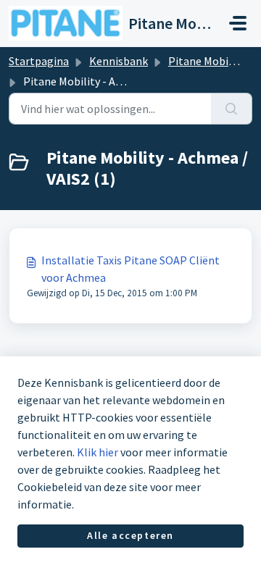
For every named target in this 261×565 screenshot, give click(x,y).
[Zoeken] (231, 109)
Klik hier (97, 452)
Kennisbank (118, 61)
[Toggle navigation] (237, 23)
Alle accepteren (130, 535)
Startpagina (39, 61)
